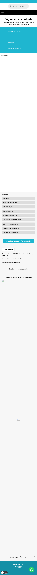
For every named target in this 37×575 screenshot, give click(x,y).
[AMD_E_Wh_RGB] (16, 1)
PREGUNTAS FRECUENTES (14, 48)
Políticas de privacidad (10, 215)
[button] (2, 13)
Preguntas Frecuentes (10, 202)
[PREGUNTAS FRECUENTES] (5, 48)
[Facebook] (14, 272)
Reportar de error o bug (10, 233)
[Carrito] (35, 12)
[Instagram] (18, 273)
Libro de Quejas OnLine (10, 224)
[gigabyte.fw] (6, 1)
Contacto (6, 198)
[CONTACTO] (5, 43)
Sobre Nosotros (8, 211)
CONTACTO (11, 42)
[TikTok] (23, 272)
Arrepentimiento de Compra (11, 228)
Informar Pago (7, 207)
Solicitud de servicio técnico (12, 220)
